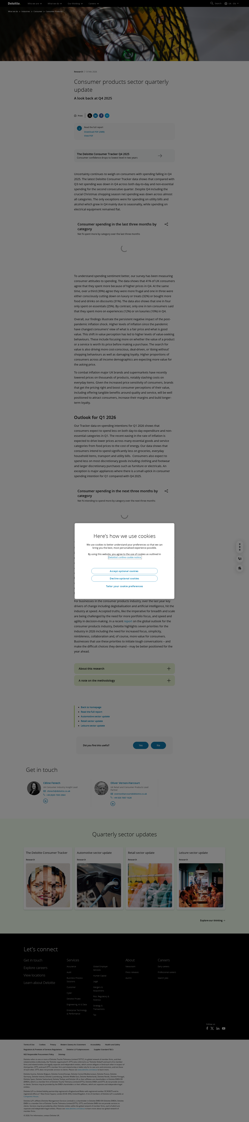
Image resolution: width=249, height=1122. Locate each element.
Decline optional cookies (124, 578)
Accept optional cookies (124, 571)
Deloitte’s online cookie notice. (125, 557)
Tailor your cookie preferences (124, 586)
